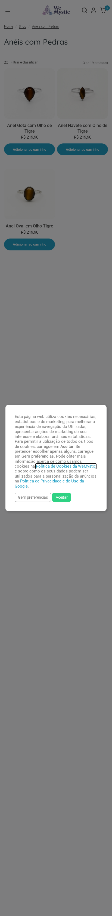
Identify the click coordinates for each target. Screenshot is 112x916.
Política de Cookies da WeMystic (66, 466)
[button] (33, 497)
